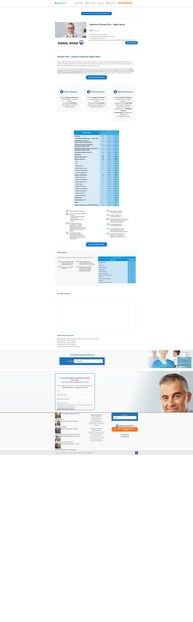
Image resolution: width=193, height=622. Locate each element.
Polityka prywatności (89, 452)
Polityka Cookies (81, 452)
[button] (103, 598)
